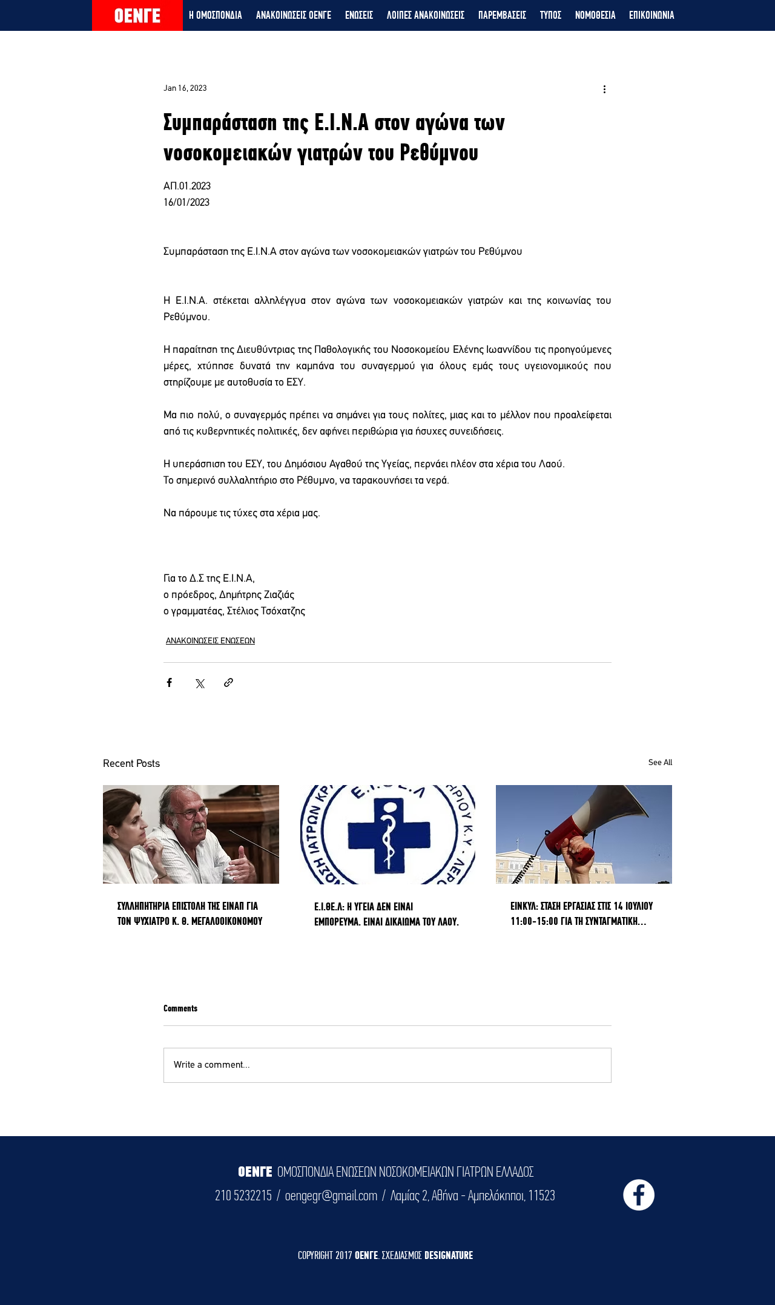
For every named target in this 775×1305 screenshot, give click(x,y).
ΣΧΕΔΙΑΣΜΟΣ (403, 1255)
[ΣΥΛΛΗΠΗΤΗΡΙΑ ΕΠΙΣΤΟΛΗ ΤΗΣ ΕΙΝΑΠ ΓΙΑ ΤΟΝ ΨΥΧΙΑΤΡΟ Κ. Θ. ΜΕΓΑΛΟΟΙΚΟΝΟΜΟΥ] (191, 834)
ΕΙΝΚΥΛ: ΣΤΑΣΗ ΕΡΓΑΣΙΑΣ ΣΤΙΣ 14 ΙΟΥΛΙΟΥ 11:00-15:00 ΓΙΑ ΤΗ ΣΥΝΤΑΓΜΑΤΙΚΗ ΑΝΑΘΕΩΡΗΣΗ (581, 914)
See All (660, 763)
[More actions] (604, 88)
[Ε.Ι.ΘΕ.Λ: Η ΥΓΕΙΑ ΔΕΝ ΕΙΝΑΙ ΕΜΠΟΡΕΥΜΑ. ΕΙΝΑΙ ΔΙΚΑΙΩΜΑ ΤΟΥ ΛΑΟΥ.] (388, 834)
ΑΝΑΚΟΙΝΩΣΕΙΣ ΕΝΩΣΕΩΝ (210, 641)
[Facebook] (639, 1195)
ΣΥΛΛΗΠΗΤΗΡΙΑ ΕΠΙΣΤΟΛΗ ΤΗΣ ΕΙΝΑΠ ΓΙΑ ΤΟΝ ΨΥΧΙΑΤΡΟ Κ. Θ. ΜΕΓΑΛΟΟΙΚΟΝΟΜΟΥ (189, 913)
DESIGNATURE (448, 1255)
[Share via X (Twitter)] (199, 682)
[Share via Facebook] (169, 682)
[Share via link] (228, 682)
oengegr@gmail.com (331, 1195)
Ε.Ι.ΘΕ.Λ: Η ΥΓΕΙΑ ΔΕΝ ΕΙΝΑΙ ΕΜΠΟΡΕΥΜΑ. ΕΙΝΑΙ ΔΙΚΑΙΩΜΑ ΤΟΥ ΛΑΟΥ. (386, 914)
